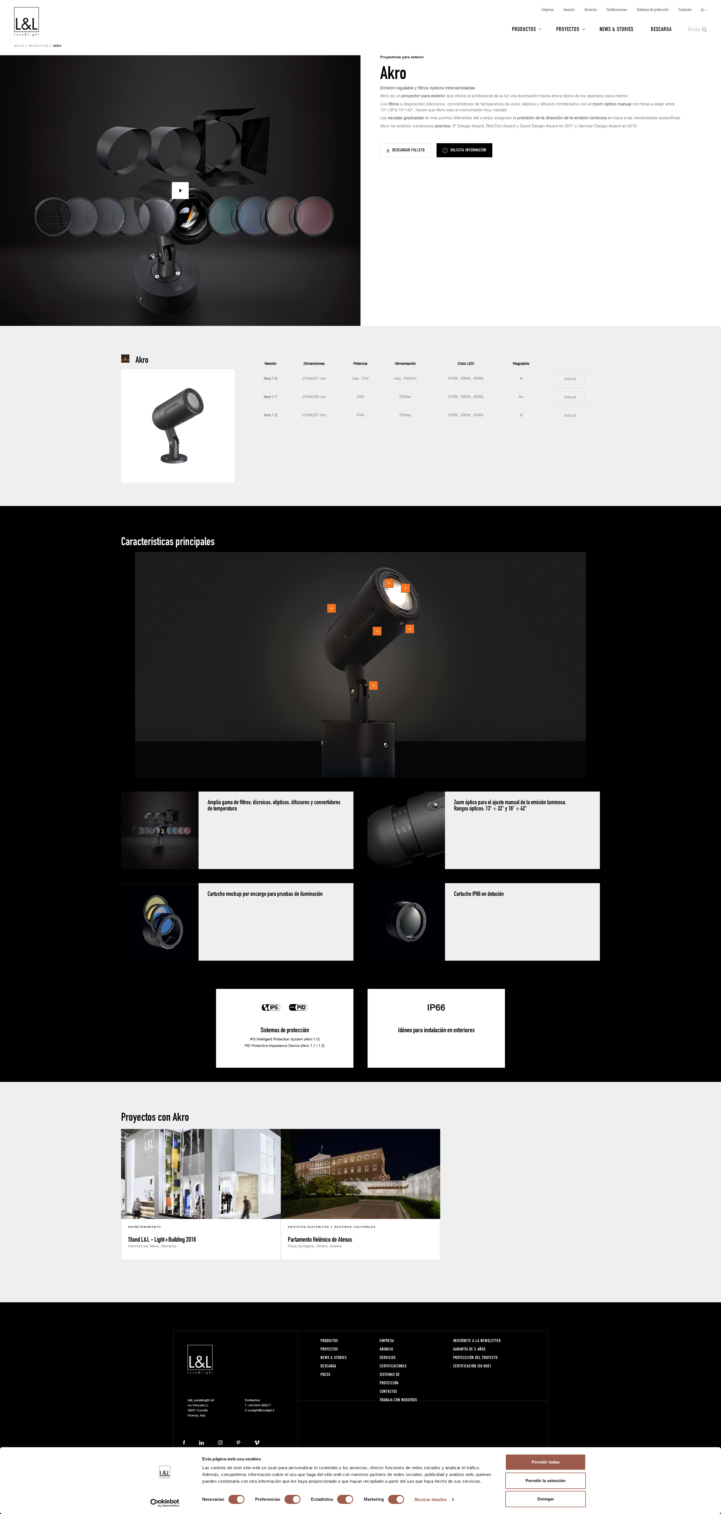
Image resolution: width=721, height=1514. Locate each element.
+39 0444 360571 (259, 1405)
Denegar (545, 1499)
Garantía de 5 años (469, 1349)
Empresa (548, 9)
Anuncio (569, 9)
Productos (524, 29)
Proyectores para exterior (402, 57)
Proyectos (567, 29)
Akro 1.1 (270, 397)
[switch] (292, 1499)
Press (325, 1374)
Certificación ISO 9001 (472, 1366)
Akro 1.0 (270, 379)
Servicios (590, 9)
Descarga (661, 29)
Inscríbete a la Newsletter (477, 1340)
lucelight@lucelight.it (261, 1410)
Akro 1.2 (270, 415)
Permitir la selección (546, 1480)
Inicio (19, 46)
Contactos (685, 9)
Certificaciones (617, 9)
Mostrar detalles (431, 1499)
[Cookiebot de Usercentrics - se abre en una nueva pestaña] (165, 1503)
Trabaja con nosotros (398, 1400)
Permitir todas (546, 1462)
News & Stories (616, 29)
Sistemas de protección (653, 9)
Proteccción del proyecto (475, 1357)
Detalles (570, 378)
